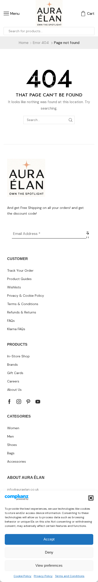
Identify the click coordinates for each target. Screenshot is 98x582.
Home (24, 42)
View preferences (49, 565)
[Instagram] (18, 401)
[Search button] (90, 31)
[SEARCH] (71, 120)
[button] (90, 498)
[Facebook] (9, 401)
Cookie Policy (22, 576)
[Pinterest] (28, 401)
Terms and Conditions (69, 576)
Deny (49, 552)
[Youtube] (37, 401)
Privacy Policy (43, 576)
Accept (49, 539)
